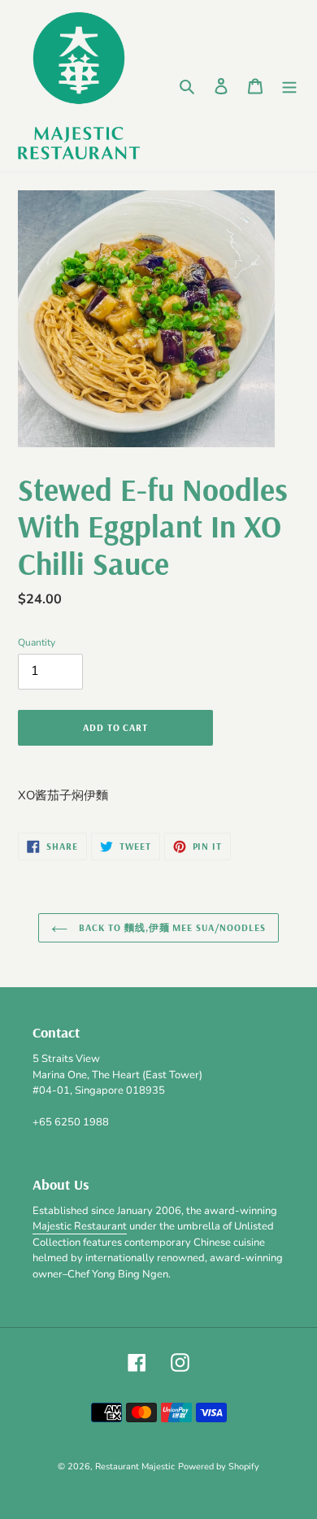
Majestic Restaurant (80, 1226)
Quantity (36, 642)
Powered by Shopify (218, 1466)
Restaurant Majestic (135, 1466)
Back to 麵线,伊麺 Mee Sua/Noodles (171, 927)
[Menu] (289, 86)
